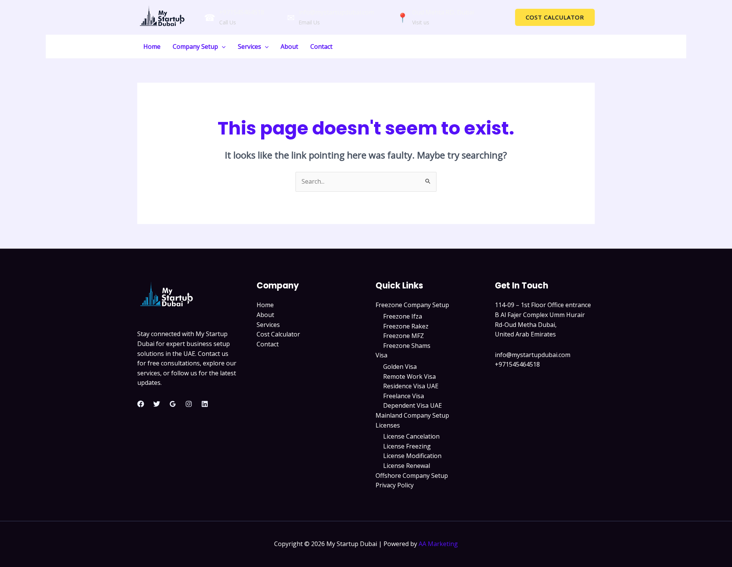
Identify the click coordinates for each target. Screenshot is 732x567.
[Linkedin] (204, 403)
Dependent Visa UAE (412, 405)
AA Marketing (438, 544)
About (289, 46)
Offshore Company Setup (412, 475)
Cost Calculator (278, 334)
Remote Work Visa (409, 376)
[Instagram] (188, 403)
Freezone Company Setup (412, 305)
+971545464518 (241, 12)
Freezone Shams (406, 345)
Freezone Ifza (402, 316)
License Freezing (407, 446)
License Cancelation (411, 436)
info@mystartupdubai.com (336, 12)
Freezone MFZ (403, 336)
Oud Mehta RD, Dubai (443, 12)
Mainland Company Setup (412, 415)
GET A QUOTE (575, 46)
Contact (321, 46)
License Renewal (406, 465)
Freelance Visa (403, 396)
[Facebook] (140, 403)
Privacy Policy (395, 485)
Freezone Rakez (406, 326)
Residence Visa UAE (410, 386)
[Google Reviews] (172, 403)
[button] (555, 17)
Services (249, 46)
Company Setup (195, 46)
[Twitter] (156, 403)
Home (152, 46)
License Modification (412, 456)
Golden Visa (400, 366)
